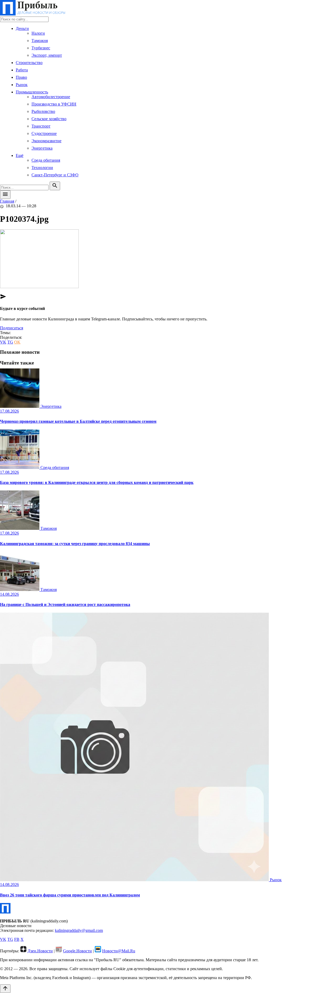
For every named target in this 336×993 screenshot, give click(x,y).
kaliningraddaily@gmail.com (79, 930)
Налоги (38, 33)
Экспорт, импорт (47, 55)
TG (10, 342)
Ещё (19, 155)
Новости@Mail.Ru (118, 951)
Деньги (22, 28)
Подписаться (11, 328)
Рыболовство (43, 111)
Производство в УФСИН (54, 104)
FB (16, 939)
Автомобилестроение (51, 96)
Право (21, 77)
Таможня (40, 40)
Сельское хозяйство (49, 119)
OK (17, 342)
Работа (22, 70)
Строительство (29, 62)
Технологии (42, 167)
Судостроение (44, 133)
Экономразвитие (46, 141)
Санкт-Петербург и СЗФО (55, 175)
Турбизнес (41, 48)
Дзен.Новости (40, 951)
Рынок (22, 84)
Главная (7, 201)
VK (3, 342)
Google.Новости (77, 951)
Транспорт (41, 126)
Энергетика (42, 148)
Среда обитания (46, 160)
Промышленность (32, 92)
